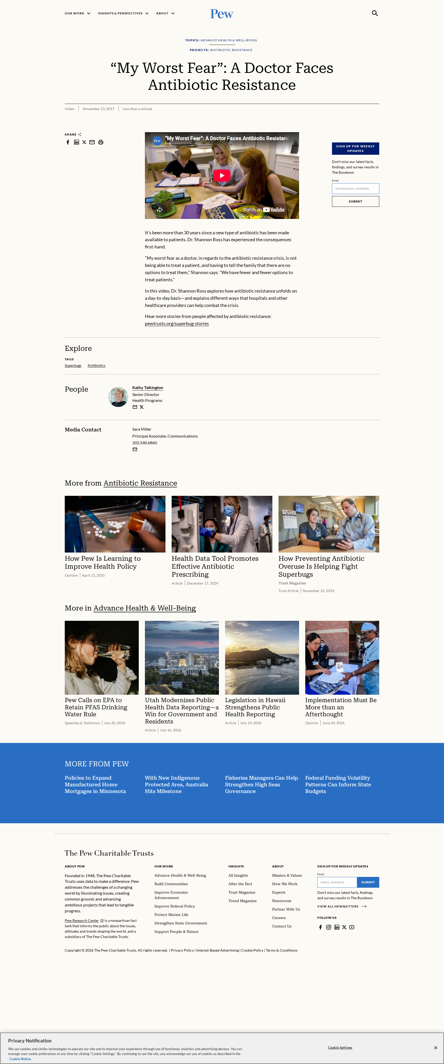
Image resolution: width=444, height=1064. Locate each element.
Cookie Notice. (21, 1059)
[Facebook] (320, 927)
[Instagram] (329, 927)
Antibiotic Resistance (140, 483)
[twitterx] (84, 142)
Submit (355, 201)
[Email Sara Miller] (134, 449)
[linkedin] (76, 142)
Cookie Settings (340, 1048)
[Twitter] (344, 927)
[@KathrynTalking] (142, 407)
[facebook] (68, 142)
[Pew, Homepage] (222, 13)
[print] (101, 142)
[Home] (109, 853)
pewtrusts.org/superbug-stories (177, 323)
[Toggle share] (376, 129)
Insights (236, 866)
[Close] (435, 1047)
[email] (92, 142)
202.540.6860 (144, 442)
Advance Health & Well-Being (145, 608)
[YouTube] (352, 927)
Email (335, 180)
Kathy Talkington (147, 387)
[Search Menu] (375, 13)
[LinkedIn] (337, 927)
